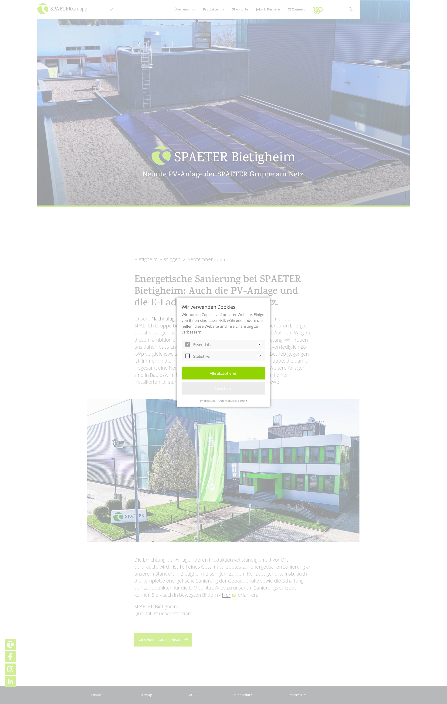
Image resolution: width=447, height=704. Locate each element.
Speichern (223, 388)
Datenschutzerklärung (233, 400)
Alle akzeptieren (223, 373)
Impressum (207, 400)
